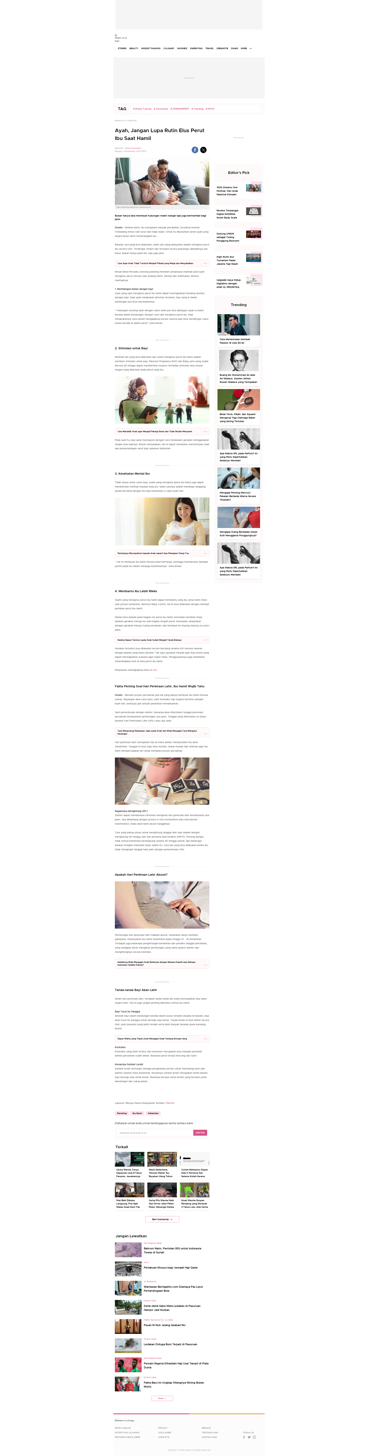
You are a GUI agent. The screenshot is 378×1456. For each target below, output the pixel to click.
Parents (170, 1103)
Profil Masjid (123, 1428)
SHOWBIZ (182, 48)
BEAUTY (133, 48)
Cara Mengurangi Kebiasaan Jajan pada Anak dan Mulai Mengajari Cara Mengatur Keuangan (157, 732)
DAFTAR (200, 1132)
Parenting (122, 1113)
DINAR (234, 48)
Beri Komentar (160, 1219)
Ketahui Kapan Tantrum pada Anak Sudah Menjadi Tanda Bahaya (149, 640)
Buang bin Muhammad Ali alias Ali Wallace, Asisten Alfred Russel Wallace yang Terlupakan (238, 378)
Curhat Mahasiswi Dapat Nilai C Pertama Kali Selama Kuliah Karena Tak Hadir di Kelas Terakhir (194, 1176)
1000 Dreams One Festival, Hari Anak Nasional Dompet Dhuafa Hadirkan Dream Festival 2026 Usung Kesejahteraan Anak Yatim (229, 191)
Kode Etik (164, 1437)
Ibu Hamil (137, 1113)
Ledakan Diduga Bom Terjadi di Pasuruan (170, 1344)
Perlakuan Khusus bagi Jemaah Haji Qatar (171, 1267)
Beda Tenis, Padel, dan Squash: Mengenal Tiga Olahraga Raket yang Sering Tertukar (238, 418)
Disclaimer (164, 1432)
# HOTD (210, 108)
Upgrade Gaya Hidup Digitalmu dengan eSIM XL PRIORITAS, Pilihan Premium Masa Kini (229, 283)
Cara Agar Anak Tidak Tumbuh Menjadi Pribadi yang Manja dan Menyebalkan (155, 263)
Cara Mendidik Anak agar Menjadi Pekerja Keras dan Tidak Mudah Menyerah (155, 431)
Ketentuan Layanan (127, 1432)
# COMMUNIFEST (180, 108)
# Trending (197, 108)
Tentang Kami (210, 1432)
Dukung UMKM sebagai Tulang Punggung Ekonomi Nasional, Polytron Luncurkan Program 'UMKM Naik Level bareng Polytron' (228, 237)
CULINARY (168, 48)
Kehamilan (153, 1113)
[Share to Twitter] (203, 150)
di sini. (153, 670)
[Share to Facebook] (195, 150)
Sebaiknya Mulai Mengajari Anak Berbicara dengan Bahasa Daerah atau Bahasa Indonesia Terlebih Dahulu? (156, 963)
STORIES (122, 48)
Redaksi (206, 1428)
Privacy (163, 1428)
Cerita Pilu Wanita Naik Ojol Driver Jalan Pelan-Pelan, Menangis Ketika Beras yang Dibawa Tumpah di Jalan (161, 1207)
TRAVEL (209, 48)
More (161, 1398)
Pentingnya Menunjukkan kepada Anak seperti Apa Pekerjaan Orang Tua (153, 553)
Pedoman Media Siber (127, 1437)
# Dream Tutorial (142, 108)
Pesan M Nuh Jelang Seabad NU (165, 1325)
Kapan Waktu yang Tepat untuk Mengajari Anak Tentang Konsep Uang (152, 1038)
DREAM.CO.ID (120, 121)
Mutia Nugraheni (133, 148)
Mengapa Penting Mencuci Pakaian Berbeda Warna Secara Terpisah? (238, 496)
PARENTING (196, 48)
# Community (161, 108)
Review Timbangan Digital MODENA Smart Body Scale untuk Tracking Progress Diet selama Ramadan (229, 214)
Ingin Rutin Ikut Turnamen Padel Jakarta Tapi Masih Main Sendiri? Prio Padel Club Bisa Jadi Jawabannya (228, 260)
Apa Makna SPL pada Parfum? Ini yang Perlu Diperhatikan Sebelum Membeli (239, 457)
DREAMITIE (222, 48)
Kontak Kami (209, 1437)
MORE (244, 48)
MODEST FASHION (151, 48)
